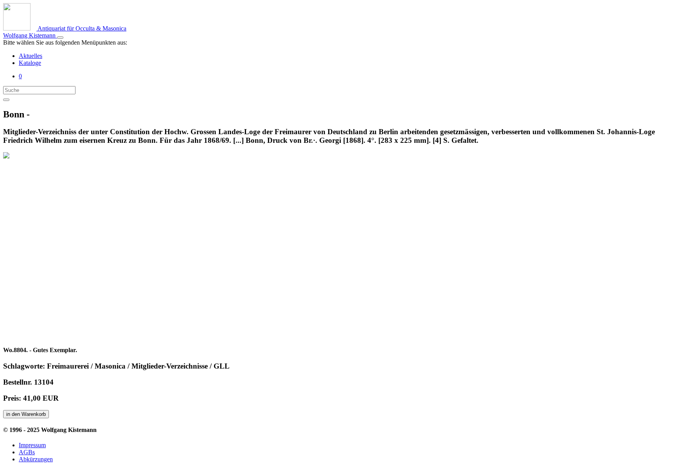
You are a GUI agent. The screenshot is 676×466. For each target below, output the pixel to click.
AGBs (27, 452)
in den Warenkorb (26, 414)
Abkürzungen (36, 459)
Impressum (32, 445)
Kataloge (30, 62)
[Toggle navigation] (60, 37)
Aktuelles (30, 55)
